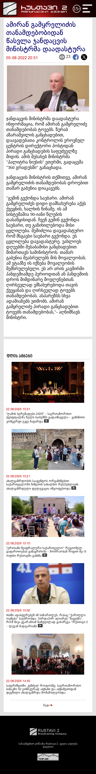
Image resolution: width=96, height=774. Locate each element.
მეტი (46, 705)
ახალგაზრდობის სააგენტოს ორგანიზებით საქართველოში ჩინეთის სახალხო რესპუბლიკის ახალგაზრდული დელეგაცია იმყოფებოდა (42, 485)
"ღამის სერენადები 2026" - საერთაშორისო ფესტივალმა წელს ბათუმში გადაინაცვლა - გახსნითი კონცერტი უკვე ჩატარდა (45, 418)
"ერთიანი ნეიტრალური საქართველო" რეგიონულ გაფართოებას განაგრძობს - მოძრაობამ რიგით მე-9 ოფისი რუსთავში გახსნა (46, 552)
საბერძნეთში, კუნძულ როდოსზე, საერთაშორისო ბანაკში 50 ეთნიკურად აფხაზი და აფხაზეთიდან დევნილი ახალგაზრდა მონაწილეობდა (43, 689)
